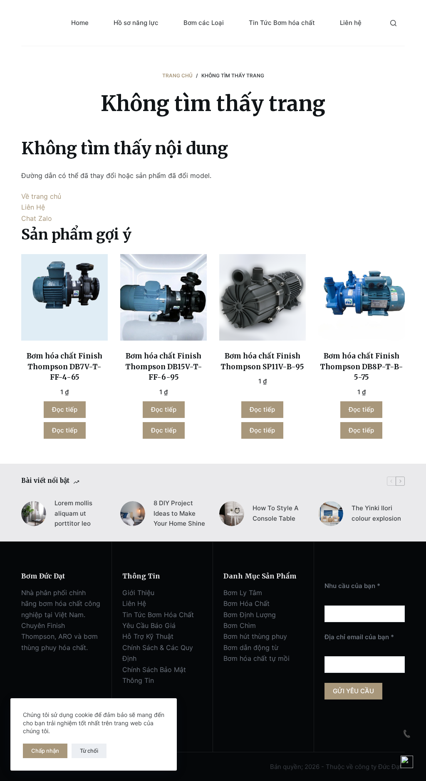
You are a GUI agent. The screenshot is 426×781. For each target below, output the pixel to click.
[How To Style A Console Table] (231, 513)
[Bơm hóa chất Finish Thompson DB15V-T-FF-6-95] (163, 297)
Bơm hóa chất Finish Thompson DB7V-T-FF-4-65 (64, 366)
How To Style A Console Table (276, 513)
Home (80, 23)
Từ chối (89, 750)
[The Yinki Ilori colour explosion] (330, 513)
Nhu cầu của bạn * (352, 586)
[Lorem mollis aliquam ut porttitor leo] (33, 513)
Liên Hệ (33, 207)
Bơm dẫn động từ (250, 647)
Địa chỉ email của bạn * (359, 637)
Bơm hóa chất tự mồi (256, 658)
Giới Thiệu (138, 592)
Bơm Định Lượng (249, 614)
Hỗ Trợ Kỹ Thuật (147, 636)
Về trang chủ (41, 196)
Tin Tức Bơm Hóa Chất (158, 614)
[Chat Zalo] (407, 762)
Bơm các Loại (203, 23)
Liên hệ (351, 23)
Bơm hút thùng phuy (255, 636)
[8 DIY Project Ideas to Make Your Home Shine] (132, 513)
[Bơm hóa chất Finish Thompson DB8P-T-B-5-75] (361, 297)
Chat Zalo (36, 218)
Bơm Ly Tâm (242, 592)
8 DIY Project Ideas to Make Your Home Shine (179, 513)
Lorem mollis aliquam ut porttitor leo (73, 513)
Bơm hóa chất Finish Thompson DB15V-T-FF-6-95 (163, 366)
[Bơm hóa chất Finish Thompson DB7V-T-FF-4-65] (64, 297)
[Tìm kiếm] (393, 23)
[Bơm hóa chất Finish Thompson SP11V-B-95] (262, 297)
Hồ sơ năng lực (136, 23)
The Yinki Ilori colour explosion (376, 513)
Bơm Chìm (239, 625)
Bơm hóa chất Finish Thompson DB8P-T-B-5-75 (361, 366)
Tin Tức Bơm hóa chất (282, 23)
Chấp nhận (45, 750)
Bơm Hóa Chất (246, 603)
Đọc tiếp (64, 409)
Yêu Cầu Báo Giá (149, 625)
